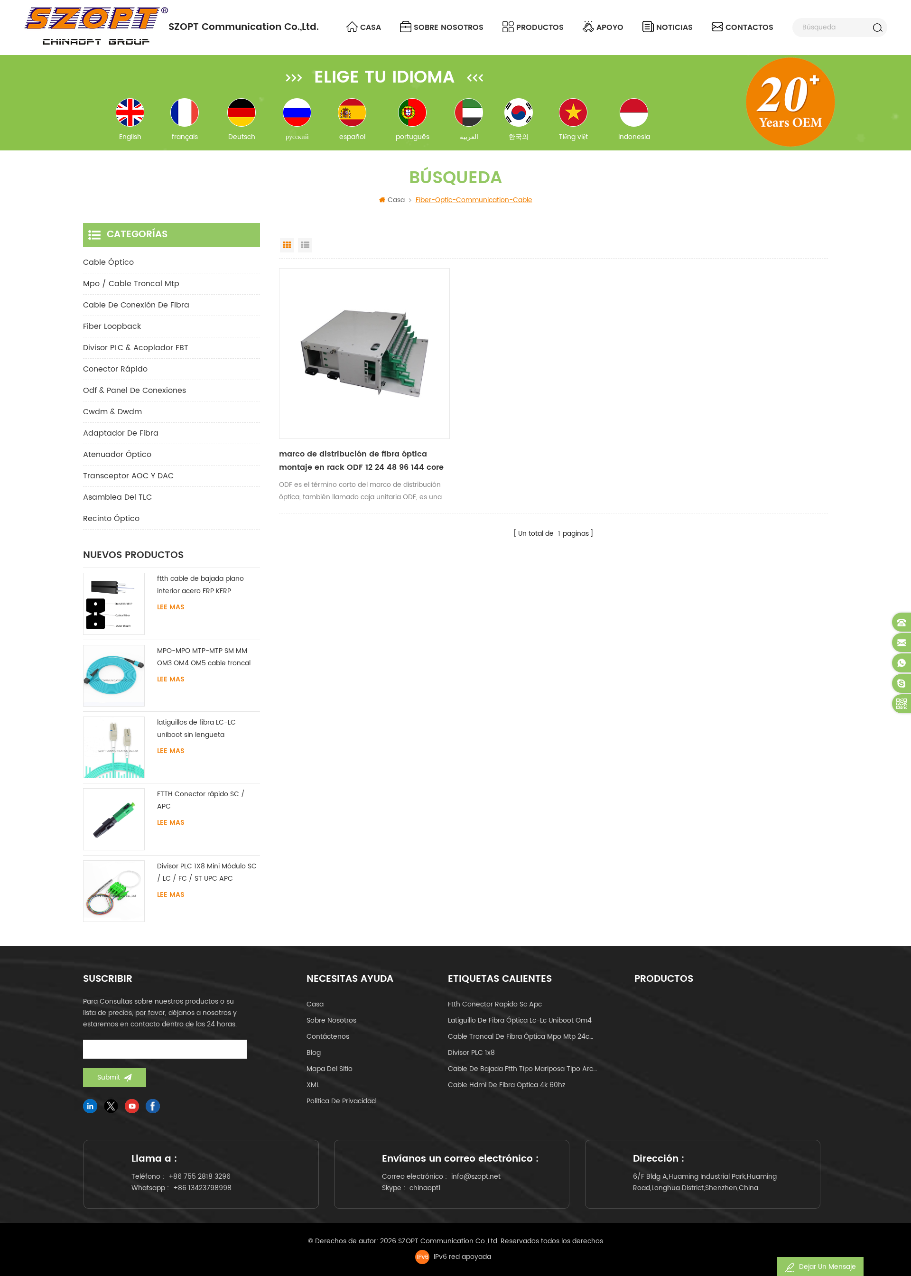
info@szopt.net (476, 1176)
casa (315, 1004)
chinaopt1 (425, 1188)
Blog (314, 1052)
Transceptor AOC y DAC (128, 476)
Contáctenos (328, 1036)
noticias (674, 27)
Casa (370, 27)
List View (305, 245)
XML (313, 1085)
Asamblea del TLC (117, 497)
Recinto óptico (111, 518)
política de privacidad (341, 1101)
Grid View (287, 245)
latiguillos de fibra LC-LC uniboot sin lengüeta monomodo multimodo (196, 729)
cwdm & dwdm (112, 412)
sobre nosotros (448, 27)
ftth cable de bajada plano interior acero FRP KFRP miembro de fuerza (200, 585)
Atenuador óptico (117, 454)
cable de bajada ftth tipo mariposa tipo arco (522, 1068)
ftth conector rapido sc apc (495, 1004)
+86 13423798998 (202, 1188)
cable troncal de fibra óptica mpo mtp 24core (522, 1036)
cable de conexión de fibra (136, 305)
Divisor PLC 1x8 (471, 1052)
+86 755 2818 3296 (199, 1176)
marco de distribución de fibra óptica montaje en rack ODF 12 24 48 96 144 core (361, 461)
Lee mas (171, 607)
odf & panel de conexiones (134, 390)
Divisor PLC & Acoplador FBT (135, 348)
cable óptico (108, 262)
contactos (749, 27)
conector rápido (115, 369)
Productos (540, 27)
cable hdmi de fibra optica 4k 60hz (506, 1085)
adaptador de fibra (120, 433)
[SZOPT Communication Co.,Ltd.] (96, 26)
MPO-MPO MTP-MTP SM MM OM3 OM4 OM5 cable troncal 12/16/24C (204, 657)
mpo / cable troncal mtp (131, 284)
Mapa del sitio (330, 1068)
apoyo (609, 27)
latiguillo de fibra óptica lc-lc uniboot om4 (520, 1020)
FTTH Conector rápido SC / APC (201, 800)
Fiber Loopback (112, 326)
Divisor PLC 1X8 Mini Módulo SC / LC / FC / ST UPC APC (207, 872)
